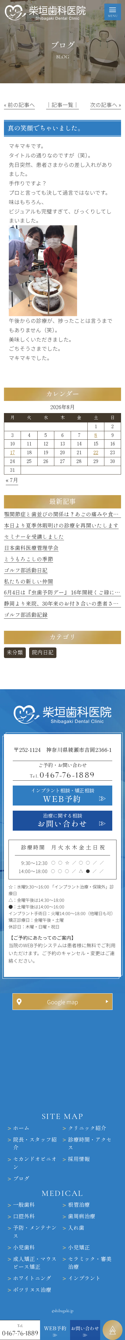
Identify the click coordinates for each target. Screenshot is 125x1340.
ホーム (21, 1128)
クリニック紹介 (87, 1128)
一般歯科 (24, 1204)
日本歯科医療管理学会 (31, 548)
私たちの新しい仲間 (28, 581)
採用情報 (79, 1159)
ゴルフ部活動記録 (26, 614)
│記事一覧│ (62, 104)
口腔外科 (24, 1216)
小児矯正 (79, 1247)
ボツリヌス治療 (32, 1289)
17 (12, 452)
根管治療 (79, 1204)
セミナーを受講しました (34, 536)
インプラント (84, 1278)
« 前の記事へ (19, 104)
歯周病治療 (81, 1216)
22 (95, 452)
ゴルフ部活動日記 (26, 570)
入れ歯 (76, 1227)
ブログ (21, 1178)
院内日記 (43, 652)
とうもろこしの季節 (28, 559)
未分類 (15, 652)
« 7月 (12, 480)
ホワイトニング (32, 1278)
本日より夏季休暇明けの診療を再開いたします (61, 525)
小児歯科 (24, 1247)
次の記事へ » (105, 104)
